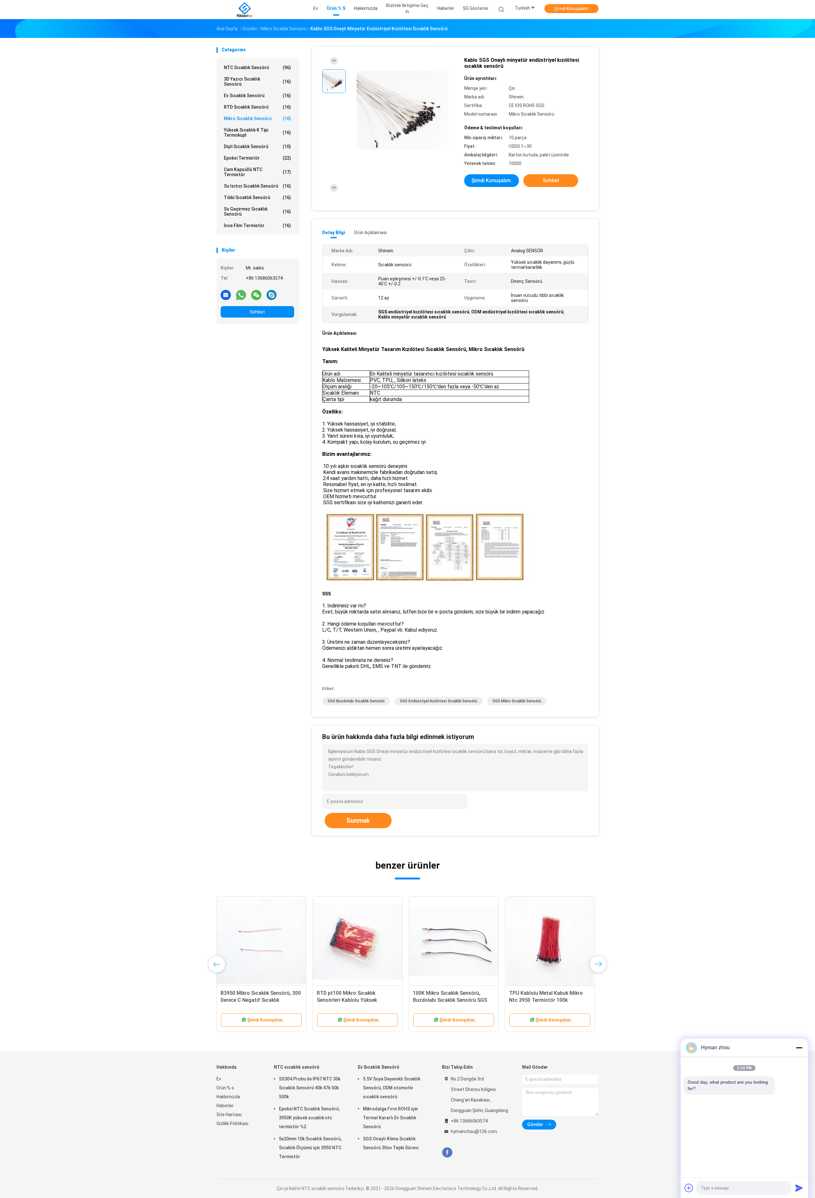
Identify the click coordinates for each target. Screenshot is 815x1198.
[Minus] (799, 1047)
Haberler (225, 1105)
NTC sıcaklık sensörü (257, 67)
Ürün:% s (225, 1087)
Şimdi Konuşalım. (571, 8)
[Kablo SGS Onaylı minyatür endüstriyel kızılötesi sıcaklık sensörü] (402, 110)
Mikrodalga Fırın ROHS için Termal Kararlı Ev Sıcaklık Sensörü (390, 1117)
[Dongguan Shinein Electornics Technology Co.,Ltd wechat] (256, 295)
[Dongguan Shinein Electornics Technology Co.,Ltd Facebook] (447, 1152)
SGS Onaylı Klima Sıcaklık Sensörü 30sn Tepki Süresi (390, 1143)
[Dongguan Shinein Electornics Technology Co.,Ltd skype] (271, 295)
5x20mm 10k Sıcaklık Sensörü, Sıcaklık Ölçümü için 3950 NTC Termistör (310, 1147)
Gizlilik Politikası (232, 1123)
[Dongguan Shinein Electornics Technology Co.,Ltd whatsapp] (241, 295)
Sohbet (257, 311)
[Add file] (688, 1188)
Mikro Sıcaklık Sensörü (257, 118)
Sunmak (358, 820)
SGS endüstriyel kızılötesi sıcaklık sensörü (438, 701)
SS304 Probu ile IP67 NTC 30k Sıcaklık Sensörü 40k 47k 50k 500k (309, 1087)
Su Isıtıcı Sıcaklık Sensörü (257, 186)
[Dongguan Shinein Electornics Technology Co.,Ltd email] (226, 295)
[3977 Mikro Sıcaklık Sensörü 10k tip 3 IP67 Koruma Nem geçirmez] (549, 941)
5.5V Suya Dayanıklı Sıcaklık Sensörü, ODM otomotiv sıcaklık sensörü (391, 1087)
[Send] (799, 1188)
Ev (218, 1078)
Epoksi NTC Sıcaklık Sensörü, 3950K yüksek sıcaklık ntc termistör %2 (309, 1117)
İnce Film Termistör (257, 225)
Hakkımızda (228, 1096)
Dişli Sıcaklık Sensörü (257, 146)
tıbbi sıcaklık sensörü (257, 197)
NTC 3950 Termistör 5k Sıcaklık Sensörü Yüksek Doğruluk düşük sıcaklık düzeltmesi (354, 1000)
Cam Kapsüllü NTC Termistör (257, 172)
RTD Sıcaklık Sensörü (257, 107)
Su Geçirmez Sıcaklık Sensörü (257, 211)
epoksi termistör (257, 158)
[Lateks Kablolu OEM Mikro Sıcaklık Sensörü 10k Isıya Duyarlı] (261, 941)
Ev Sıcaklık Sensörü (257, 95)
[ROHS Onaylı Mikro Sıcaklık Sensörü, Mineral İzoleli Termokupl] (453, 941)
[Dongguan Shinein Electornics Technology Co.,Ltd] (244, 9)
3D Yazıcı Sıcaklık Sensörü (257, 81)
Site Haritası (229, 1114)
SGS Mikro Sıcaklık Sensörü (517, 701)
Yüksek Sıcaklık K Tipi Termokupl (257, 132)
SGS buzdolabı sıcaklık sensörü (356, 701)
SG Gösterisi (475, 8)
